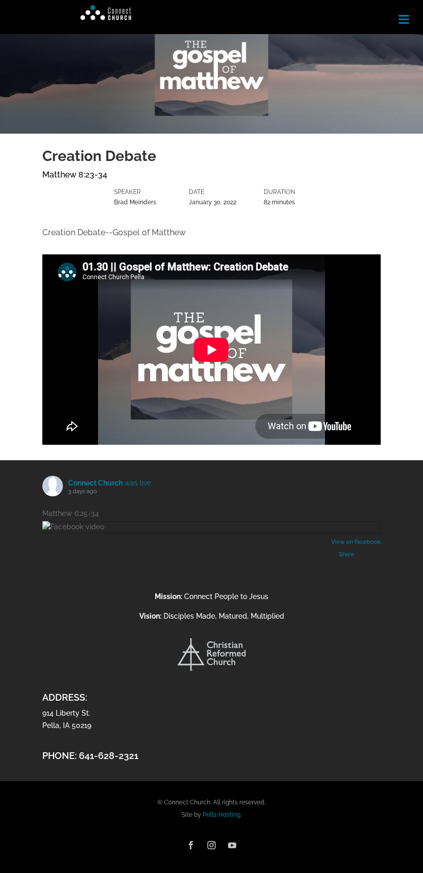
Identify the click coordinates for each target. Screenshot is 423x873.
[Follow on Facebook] (191, 845)
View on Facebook (356, 542)
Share (346, 554)
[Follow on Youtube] (232, 845)
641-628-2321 (108, 755)
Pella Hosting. (222, 814)
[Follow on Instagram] (211, 845)
